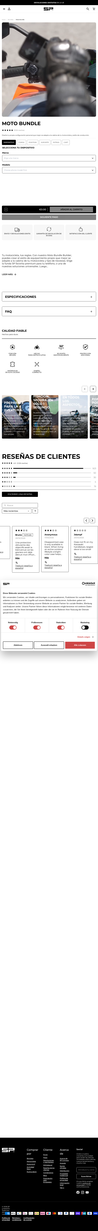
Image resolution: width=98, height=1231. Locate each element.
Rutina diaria (31, 1172)
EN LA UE (49, 3)
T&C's (62, 1188)
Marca (5, 153)
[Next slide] (93, 389)
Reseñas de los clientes (48, 1169)
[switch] (37, 627)
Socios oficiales (63, 1167)
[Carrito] (93, 9)
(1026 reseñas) (19, 130)
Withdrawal (47, 1165)
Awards (63, 1163)
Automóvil (31, 1164)
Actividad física (30, 1168)
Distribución (64, 1171)
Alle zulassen (80, 645)
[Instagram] (82, 1192)
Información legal (64, 1184)
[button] (49, 468)
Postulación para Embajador (47, 1180)
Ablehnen (18, 645)
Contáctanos (48, 1173)
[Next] (92, 520)
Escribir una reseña (20, 494)
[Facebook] (77, 1192)
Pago (45, 1158)
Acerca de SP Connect (64, 1159)
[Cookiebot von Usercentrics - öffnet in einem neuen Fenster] (84, 584)
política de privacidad (83, 1184)
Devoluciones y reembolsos (48, 1161)
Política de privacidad (64, 1179)
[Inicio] (48, 9)
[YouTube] (87, 1192)
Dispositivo (9, 142)
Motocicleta (31, 1161)
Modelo (6, 165)
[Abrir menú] (4, 9)
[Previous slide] (85, 389)
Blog (45, 1175)
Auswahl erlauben (49, 645)
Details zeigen (83, 637)
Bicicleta (30, 1158)
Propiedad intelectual (64, 1174)
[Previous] (86, 520)
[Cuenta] (9, 9)
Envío (45, 1155)
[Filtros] (35, 511)
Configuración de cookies (28, 1219)
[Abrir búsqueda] (87, 9)
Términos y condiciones (16, 1219)
